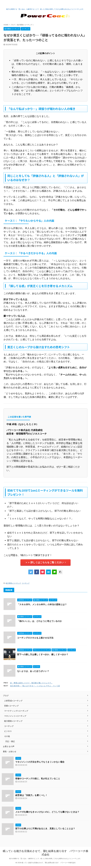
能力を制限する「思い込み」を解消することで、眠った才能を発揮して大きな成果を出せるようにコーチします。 (45, 858)
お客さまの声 (8, 746)
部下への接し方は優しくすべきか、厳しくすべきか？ (42, 654)
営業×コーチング (11, 706)
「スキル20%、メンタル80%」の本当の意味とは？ (42, 604)
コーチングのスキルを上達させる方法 (35, 637)
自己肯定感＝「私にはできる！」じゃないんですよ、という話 (35, 686)
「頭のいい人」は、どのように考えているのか (39, 621)
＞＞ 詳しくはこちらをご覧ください (44, 562)
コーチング (26, 583)
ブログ (6, 695)
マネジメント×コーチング (15, 716)
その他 (7, 736)
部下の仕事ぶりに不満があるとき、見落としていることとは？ (45, 828)
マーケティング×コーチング (16, 711)
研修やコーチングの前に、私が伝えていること (37, 778)
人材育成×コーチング (13, 700)
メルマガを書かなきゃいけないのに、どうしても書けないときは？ (47, 812)
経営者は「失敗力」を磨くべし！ (31, 795)
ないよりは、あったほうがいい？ (33, 671)
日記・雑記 (10, 741)
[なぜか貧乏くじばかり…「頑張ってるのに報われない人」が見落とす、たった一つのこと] (48, 572)
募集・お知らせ (9, 751)
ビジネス (8, 731)
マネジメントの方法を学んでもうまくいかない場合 (39, 762)
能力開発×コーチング (13, 583)
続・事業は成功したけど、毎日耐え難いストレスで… (31, 683)
